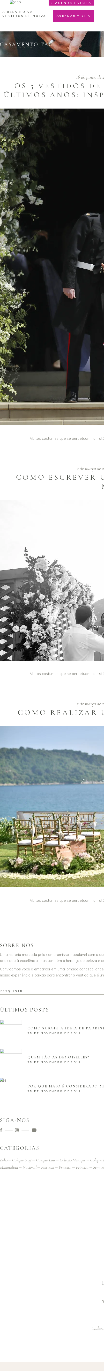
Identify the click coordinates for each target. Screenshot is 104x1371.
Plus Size (47, 1167)
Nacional (30, 1167)
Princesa (65, 1167)
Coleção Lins (45, 1160)
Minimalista (9, 1167)
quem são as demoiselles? (58, 1057)
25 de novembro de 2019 (54, 1033)
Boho (3, 1160)
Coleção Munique (73, 1160)
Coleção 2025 (21, 1160)
